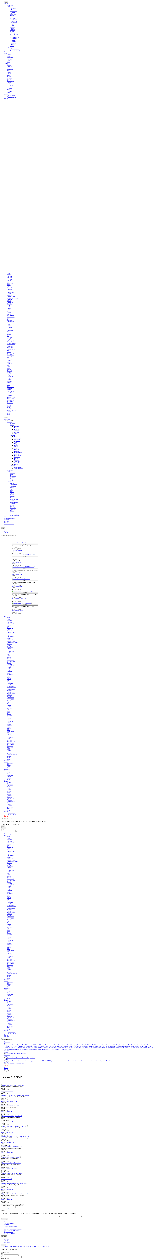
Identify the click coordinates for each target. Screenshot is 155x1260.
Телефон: (3, 1257)
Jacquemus (10, 330)
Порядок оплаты (8, 1232)
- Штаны (12, 27)
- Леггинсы (13, 38)
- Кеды (12, 9)
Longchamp (10, 339)
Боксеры (9, 79)
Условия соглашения (9, 1233)
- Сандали (13, 14)
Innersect (9, 327)
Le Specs (9, 337)
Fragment (9, 320)
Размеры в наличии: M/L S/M (9, 1101)
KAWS (9, 334)
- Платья (12, 40)
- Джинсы (13, 35)
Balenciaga (10, 283)
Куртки (9, 65)
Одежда (9, 16)
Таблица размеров (9, 524)
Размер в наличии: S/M (7, 1121)
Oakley (9, 360)
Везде (5, 531)
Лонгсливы (10, 66)
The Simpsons (10, 398)
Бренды (6, 98)
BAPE (8, 285)
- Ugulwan (13, 31)
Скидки (6, 816)
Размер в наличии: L (6, 1179)
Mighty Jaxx (10, 347)
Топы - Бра (10, 89)
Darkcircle (9, 304)
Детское (9, 47)
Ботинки (9, 54)
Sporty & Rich (11, 391)
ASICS (9, 280)
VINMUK (10, 408)
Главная (6, 1221)
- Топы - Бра (13, 43)
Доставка (6, 521)
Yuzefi (8, 414)
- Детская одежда (15, 50)
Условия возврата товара (10, 1226)
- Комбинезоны (14, 37)
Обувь (8, 6)
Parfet (8, 368)
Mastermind (10, 346)
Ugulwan (9, 78)
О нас (5, 516)
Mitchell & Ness (11, 349)
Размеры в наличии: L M (7, 1142)
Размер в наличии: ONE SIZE (9, 1168)
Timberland (10, 401)
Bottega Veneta (11, 288)
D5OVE (9, 301)
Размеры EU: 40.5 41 (17, 610)
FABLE (9, 314)
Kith (8, 336)
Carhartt (9, 293)
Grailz (8, 324)
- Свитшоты (13, 21)
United (9, 406)
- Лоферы (13, 12)
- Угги (12, 15)
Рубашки (9, 88)
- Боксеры (13, 33)
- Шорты (12, 25)
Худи (8, 70)
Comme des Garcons (12, 298)
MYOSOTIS (10, 353)
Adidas (9, 274)
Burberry (9, 289)
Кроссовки (10, 57)
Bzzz (8, 290)
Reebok (9, 379)
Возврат (6, 522)
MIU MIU (9, 350)
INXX (8, 328)
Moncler (9, 352)
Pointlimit (9, 371)
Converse (9, 299)
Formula (9, 318)
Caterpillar (9, 295)
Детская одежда (11, 97)
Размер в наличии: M (6, 1111)
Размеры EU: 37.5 (17, 574)
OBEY (9, 362)
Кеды (8, 56)
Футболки (10, 69)
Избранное (7, 419)
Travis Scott (10, 403)
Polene (9, 372)
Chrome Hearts (11, 296)
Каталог (6, 3)
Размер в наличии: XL (7, 1132)
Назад (6, 2)
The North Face (11, 397)
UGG (8, 404)
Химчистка (7, 1042)
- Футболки (13, 22)
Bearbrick (9, 286)
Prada (8, 375)
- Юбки (12, 46)
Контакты (6, 1036)
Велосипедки (10, 81)
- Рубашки (13, 41)
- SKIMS (12, 30)
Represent (9, 381)
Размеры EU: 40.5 (17, 586)
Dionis (8, 308)
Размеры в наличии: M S (7, 1189)
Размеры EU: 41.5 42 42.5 (19, 598)
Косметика (10, 5)
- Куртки (12, 18)
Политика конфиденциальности (13, 1229)
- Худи (12, 24)
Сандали (9, 60)
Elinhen (9, 312)
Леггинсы (10, 85)
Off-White (9, 363)
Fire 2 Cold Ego (11, 317)
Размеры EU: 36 (16, 562)
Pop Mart (9, 374)
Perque (9, 369)
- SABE (12, 28)
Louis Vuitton (10, 340)
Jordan (8, 333)
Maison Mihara (11, 344)
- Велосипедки (14, 34)
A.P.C (8, 273)
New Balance (10, 355)
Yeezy (8, 413)
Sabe (8, 385)
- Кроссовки (13, 11)
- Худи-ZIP (13, 44)
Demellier (9, 305)
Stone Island (10, 392)
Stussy (8, 394)
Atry (8, 282)
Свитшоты (10, 67)
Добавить (25, 544)
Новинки (6, 760)
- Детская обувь (14, 49)
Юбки (8, 92)
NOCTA (9, 359)
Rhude (8, 384)
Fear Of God (10, 315)
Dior (8, 309)
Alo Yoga (9, 276)
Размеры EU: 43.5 (17, 550)
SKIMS (9, 76)
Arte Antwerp (10, 279)
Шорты (9, 72)
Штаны (9, 73)
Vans (8, 407)
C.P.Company (10, 292)
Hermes (9, 325)
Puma (8, 378)
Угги (8, 62)
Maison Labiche (11, 341)
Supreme (9, 395)
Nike (8, 357)
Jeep (8, 331)
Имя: (2, 1255)
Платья (9, 86)
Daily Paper (10, 302)
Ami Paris (9, 277)
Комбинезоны (11, 84)
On (8, 365)
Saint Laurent (10, 387)
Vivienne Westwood (12, 410)
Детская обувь (11, 95)
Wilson (9, 411)
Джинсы (9, 82)
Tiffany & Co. (10, 400)
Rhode (8, 382)
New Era (9, 356)
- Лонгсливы (13, 19)
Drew (8, 311)
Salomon (9, 388)
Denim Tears (10, 306)
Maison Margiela (11, 343)
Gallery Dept (10, 321)
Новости (6, 519)
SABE (8, 75)
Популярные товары (9, 518)
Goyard (9, 323)
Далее (2, 826)
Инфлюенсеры (8, 833)
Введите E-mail (5, 824)
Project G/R (10, 376)
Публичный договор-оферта (11, 1230)
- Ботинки (13, 8)
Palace (8, 366)
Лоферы (9, 59)
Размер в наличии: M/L (7, 1091)
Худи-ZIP (9, 91)
